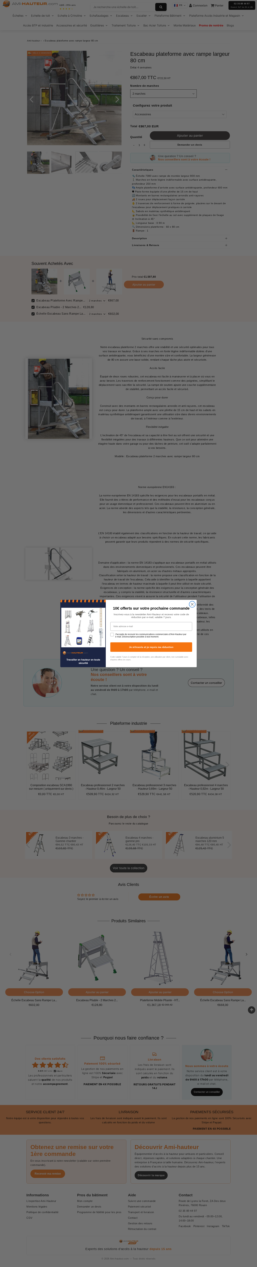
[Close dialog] (192, 604)
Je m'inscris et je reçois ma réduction (151, 647)
